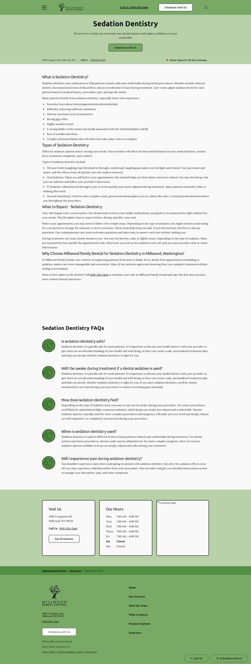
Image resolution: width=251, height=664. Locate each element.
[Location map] (183, 528)
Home (132, 587)
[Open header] (45, 7)
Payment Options (139, 623)
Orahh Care (91, 652)
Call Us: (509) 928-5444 (134, 7)
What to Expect (138, 614)
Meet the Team (138, 605)
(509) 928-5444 (98, 60)
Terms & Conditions (66, 652)
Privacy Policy (49, 652)
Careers (81, 652)
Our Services (137, 596)
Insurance (135, 632)
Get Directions (64, 538)
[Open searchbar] (206, 7)
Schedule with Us (176, 7)
